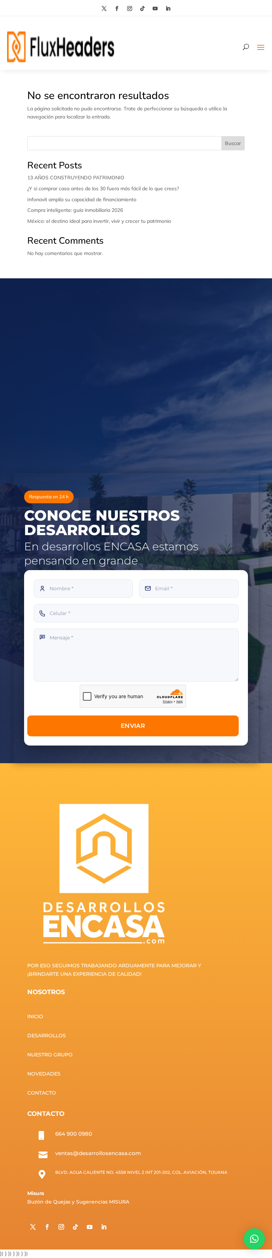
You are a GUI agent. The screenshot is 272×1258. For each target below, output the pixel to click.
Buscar (233, 143)
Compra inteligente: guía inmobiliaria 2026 (75, 210)
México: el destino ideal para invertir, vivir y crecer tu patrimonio (99, 221)
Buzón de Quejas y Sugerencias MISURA (78, 1202)
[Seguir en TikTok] (142, 8)
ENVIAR (133, 725)
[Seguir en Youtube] (155, 8)
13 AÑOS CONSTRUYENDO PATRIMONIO (75, 177)
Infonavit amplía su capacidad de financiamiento (81, 199)
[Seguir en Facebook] (117, 8)
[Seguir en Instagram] (130, 8)
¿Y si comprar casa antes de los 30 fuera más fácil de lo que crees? (103, 188)
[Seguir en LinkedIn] (168, 8)
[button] (254, 1239)
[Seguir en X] (104, 8)
